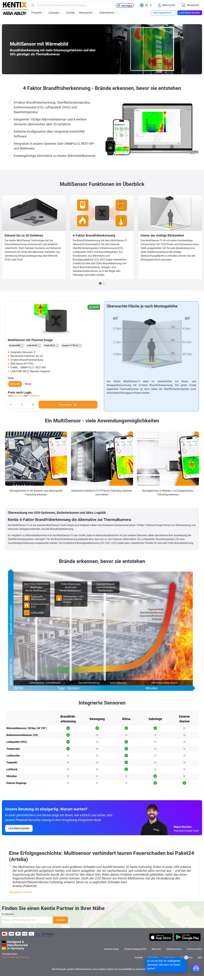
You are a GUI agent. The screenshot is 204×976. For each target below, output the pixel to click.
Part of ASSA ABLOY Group (15, 957)
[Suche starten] (33, 5)
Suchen (60, 919)
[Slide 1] (100, 283)
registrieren (34, 396)
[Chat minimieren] (186, 957)
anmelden (18, 396)
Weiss (28, 383)
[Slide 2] (103, 283)
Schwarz (15, 383)
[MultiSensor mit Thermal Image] (52, 320)
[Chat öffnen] (196, 968)
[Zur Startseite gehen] (14, 8)
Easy (95, 307)
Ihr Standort (8, 914)
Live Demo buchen (18, 828)
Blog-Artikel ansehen (20, 892)
